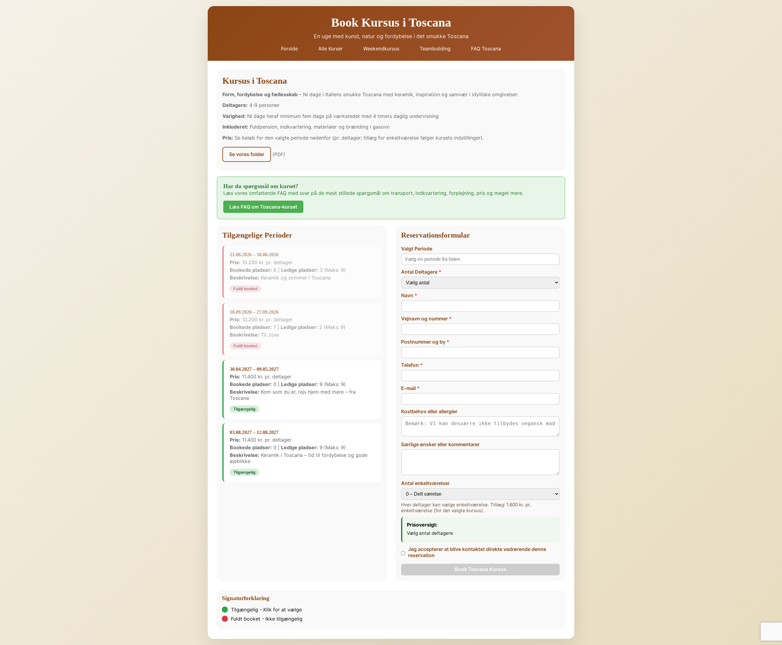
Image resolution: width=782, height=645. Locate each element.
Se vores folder (246, 154)
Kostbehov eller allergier (429, 411)
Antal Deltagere (419, 272)
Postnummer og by (423, 342)
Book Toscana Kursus (480, 569)
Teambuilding (435, 49)
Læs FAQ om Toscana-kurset (263, 207)
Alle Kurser (330, 49)
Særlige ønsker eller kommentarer (440, 444)
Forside (289, 49)
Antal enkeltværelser (425, 483)
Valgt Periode (416, 249)
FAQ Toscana (486, 49)
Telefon (410, 365)
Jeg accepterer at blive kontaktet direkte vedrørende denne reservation (477, 552)
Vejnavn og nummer (424, 318)
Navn (407, 295)
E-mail (408, 388)
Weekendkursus (381, 49)
